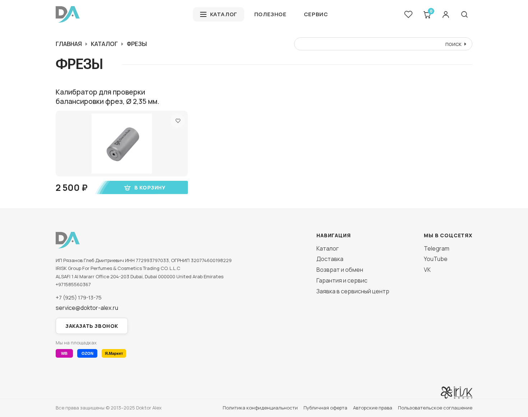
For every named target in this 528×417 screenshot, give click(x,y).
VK (427, 270)
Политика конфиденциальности (260, 407)
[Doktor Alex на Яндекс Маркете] (114, 353)
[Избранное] (408, 14)
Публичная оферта (325, 407)
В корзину (149, 187)
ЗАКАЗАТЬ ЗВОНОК (91, 325)
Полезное (270, 14)
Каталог (223, 14)
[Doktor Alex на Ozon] (87, 353)
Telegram (436, 248)
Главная (69, 44)
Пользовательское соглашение (435, 407)
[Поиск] (464, 14)
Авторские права (372, 407)
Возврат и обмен (339, 270)
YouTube (436, 259)
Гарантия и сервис (341, 280)
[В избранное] (178, 121)
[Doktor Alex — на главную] (121, 14)
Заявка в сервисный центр (352, 291)
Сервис (316, 14)
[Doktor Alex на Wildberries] (64, 353)
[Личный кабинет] (446, 14)
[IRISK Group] (456, 392)
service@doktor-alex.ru (87, 308)
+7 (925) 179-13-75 (79, 297)
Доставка (329, 259)
